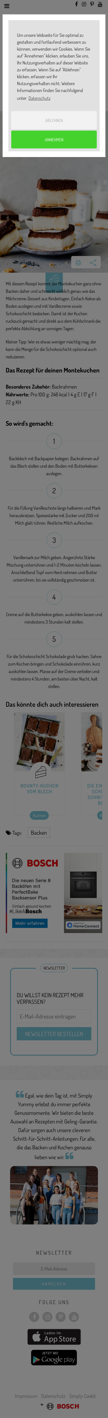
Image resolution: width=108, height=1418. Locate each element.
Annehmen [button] (54, 139)
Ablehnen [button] (54, 120)
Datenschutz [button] (39, 98)
